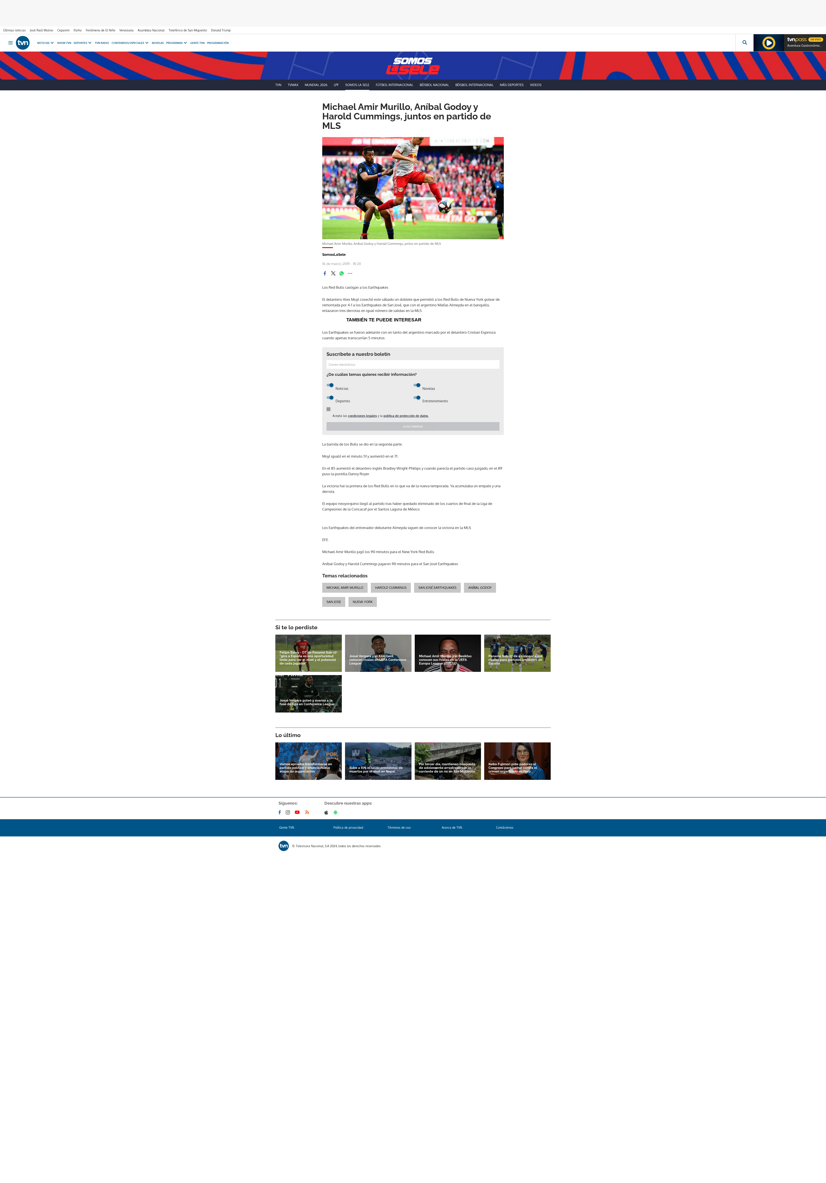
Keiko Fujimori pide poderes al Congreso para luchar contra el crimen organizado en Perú (513, 845)
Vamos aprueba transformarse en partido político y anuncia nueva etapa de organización (306, 845)
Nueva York (363, 679)
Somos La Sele (357, 85)
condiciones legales (362, 493)
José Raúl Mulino (41, 30)
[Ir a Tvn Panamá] (23, 43)
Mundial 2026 (316, 85)
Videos (535, 85)
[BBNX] (284, 923)
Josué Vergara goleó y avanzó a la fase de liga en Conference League (307, 780)
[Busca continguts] (744, 42)
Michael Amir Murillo (345, 665)
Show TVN (64, 43)
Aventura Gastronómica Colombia (805, 46)
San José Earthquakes (437, 665)
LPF (336, 85)
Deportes (80, 43)
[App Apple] (327, 889)
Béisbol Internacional (474, 85)
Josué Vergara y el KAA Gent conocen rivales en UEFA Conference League (377, 737)
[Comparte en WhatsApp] (341, 273)
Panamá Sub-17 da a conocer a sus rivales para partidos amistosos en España (515, 737)
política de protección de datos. (406, 493)
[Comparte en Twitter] (333, 273)
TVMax (293, 85)
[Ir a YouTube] (298, 889)
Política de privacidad (348, 905)
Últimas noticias (14, 30)
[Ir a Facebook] (280, 889)
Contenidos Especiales (128, 43)
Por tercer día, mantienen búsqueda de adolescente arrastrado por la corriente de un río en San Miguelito (447, 845)
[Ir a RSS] (308, 889)
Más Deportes (512, 85)
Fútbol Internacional (394, 85)
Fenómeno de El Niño (100, 30)
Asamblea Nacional (151, 30)
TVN (278, 85)
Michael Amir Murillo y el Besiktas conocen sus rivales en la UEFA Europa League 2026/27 (445, 737)
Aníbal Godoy (480, 665)
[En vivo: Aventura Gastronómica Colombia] (769, 42)
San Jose (334, 679)
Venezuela (126, 30)
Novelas (158, 43)
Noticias (43, 43)
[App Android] (336, 889)
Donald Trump (221, 30)
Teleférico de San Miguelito (188, 30)
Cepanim (63, 30)
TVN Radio (102, 43)
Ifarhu (78, 30)
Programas (174, 43)
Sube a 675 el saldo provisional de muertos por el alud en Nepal (376, 847)
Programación (218, 43)
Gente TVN (197, 43)
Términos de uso (399, 905)
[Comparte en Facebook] (325, 273)
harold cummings (391, 665)
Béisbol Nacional (434, 85)
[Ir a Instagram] (289, 889)
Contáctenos (504, 905)
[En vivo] (791, 38)
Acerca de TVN (452, 905)
